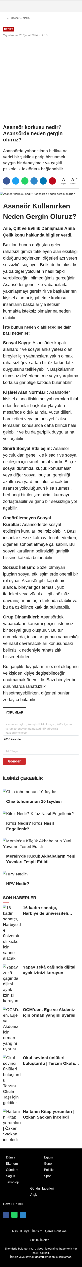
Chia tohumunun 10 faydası (34, 801)
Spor (47, 1176)
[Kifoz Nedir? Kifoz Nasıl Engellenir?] (41, 813)
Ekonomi (12, 1163)
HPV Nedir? (17, 883)
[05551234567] (14, 1215)
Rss (15, 1231)
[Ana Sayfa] (4, 18)
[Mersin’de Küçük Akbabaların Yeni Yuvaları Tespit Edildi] (41, 843)
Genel (48, 1163)
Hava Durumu (13, 1204)
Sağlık (10, 1176)
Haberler (14, 17)
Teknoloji (12, 1182)
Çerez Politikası (56, 1231)
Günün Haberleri (42, 1188)
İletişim (37, 1231)
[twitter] (15, 181)
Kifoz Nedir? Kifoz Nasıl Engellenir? (30, 826)
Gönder (14, 761)
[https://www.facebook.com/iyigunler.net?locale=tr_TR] (6, 1215)
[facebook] (6, 181)
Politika (49, 1170)
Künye (24, 1231)
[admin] (23, 1215)
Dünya (10, 1157)
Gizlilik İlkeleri (40, 1240)
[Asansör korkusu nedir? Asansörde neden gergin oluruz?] (37, 193)
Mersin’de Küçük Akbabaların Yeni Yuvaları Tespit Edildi (40, 859)
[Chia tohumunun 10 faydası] (41, 791)
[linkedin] (43, 181)
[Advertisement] (41, 81)
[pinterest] (52, 181)
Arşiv (33, 1194)
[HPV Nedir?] (41, 874)
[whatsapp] (24, 181)
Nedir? (26, 17)
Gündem (12, 1170)
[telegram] (34, 181)
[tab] (14, 712)
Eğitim (48, 1157)
